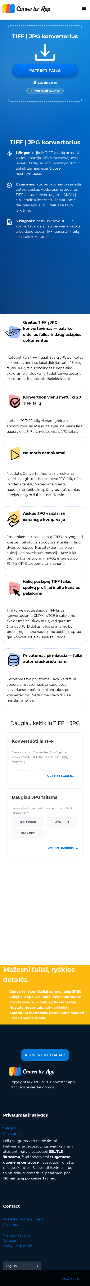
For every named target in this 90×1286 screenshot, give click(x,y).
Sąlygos (9, 1128)
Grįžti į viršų (71, 1278)
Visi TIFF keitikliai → (62, 776)
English (11, 1266)
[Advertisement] (45, 911)
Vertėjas (10, 1241)
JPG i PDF (28, 833)
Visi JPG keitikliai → (63, 848)
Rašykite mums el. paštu (23, 1219)
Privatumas (12, 1134)
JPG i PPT (62, 822)
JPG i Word (28, 822)
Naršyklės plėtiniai (18, 1246)
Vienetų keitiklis (16, 1235)
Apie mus (11, 1225)
